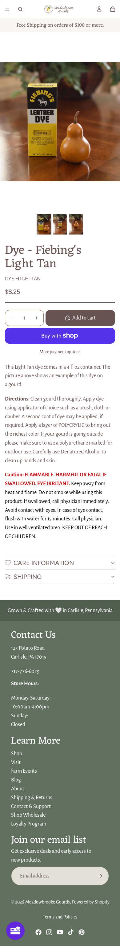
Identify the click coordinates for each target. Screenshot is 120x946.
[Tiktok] (70, 932)
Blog (16, 780)
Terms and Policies (60, 917)
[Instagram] (49, 932)
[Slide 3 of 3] (76, 224)
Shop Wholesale (28, 815)
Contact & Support (31, 806)
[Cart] (112, 9)
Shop (16, 753)
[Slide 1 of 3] (44, 224)
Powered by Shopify (91, 902)
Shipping (28, 576)
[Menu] (7, 9)
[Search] (20, 9)
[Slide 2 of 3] (60, 224)
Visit (16, 762)
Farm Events (24, 771)
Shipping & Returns (31, 797)
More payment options (60, 351)
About (17, 789)
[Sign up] (99, 876)
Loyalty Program (28, 824)
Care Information (44, 563)
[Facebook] (38, 932)
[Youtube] (60, 932)
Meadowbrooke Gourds (47, 902)
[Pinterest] (81, 932)
